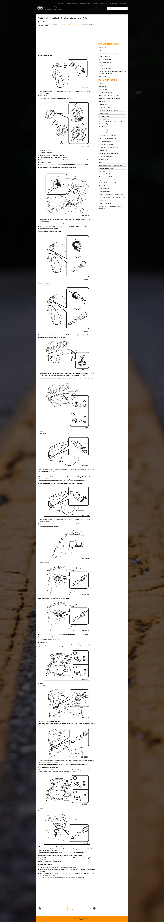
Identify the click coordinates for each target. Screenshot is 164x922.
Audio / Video (103, 89)
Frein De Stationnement (106, 127)
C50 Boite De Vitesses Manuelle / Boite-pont (112, 197)
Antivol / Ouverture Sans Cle (107, 138)
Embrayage (102, 200)
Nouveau (95, 3)
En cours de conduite (105, 59)
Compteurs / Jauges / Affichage (108, 147)
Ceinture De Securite (105, 141)
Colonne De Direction (105, 92)
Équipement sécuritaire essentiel (108, 53)
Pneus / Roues (103, 185)
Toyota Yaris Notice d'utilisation (45, 24)
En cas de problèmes (105, 68)
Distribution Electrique (105, 174)
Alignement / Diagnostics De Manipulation (111, 180)
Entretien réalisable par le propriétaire (66, 24)
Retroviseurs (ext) (104, 116)
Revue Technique (85, 3)
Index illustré (102, 51)
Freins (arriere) (103, 130)
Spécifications (103, 76)
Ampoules (77, 24)
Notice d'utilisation (72, 3)
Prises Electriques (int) (105, 156)
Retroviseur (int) (103, 159)
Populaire (104, 3)
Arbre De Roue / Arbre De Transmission (111, 194)
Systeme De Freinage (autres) (108, 135)
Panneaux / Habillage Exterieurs (108, 110)
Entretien (101, 65)
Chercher (123, 3)
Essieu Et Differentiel (105, 203)
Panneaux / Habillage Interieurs (108, 153)
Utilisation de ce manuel (106, 48)
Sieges (101, 162)
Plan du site (113, 3)
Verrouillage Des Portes (106, 168)
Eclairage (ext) (103, 104)
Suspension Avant (104, 191)
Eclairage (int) (103, 150)
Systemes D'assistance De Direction (109, 98)
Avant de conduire (104, 56)
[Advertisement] (67, 40)
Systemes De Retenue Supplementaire (110, 165)
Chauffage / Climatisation (106, 144)
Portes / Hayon (103, 113)
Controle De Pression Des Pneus (109, 183)
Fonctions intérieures (105, 62)
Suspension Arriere (104, 188)
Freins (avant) (103, 133)
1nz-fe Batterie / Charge (106, 171)
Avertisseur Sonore (104, 101)
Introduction (102, 86)
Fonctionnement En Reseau (107, 177)
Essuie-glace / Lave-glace (106, 107)
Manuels (60, 3)
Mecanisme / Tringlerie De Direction (109, 95)
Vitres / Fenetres (104, 119)
